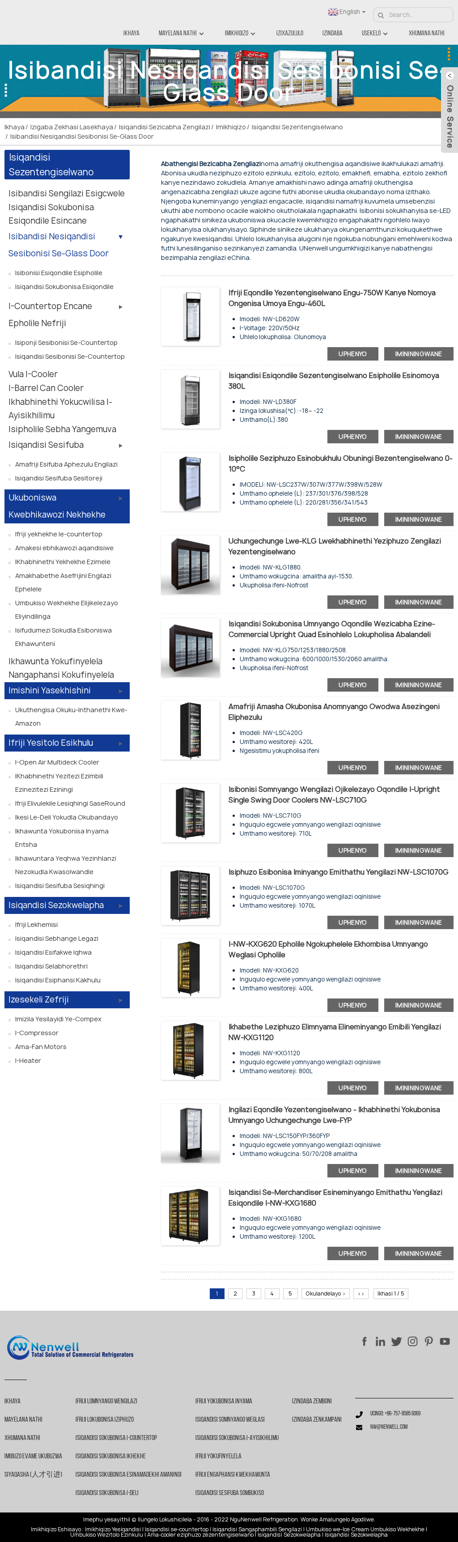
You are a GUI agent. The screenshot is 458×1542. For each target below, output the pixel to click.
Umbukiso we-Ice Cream (337, 1529)
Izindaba (332, 33)
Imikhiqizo (236, 33)
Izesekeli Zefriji (38, 999)
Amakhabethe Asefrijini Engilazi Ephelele (63, 582)
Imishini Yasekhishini (49, 690)
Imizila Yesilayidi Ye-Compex (58, 1019)
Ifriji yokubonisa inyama (223, 1401)
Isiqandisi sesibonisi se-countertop (70, 356)
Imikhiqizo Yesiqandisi (113, 1529)
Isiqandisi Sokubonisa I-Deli (107, 1493)
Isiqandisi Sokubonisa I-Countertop (116, 1438)
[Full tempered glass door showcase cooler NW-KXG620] (190, 967)
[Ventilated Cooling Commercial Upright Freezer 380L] (190, 399)
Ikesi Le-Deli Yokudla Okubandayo (66, 817)
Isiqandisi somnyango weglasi (230, 1419)
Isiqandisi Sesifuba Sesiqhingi (60, 885)
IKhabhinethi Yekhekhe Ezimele (62, 561)
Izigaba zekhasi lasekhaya (71, 127)
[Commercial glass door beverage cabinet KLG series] (190, 564)
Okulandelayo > (325, 1293)
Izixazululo (289, 33)
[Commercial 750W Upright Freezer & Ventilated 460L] (190, 316)
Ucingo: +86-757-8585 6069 (395, 1413)
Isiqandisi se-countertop (176, 1529)
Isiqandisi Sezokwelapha (56, 905)
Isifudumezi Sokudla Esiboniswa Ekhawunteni (63, 637)
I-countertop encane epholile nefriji (50, 315)
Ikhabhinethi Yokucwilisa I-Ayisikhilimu (60, 408)
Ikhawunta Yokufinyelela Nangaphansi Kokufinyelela (61, 668)
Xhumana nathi (427, 33)
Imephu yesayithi (106, 1519)
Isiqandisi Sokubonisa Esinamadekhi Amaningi (129, 1474)
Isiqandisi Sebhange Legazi (56, 938)
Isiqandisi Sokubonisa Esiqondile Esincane (51, 214)
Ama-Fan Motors (41, 1046)
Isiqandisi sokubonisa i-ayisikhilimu (237, 1438)
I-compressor (37, 1032)
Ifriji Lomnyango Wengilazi (106, 1401)
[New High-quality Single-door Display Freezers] (190, 730)
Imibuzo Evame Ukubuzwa (33, 1456)
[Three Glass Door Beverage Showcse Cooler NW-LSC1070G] (190, 895)
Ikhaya (131, 33)
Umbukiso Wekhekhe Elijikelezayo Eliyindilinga (66, 609)
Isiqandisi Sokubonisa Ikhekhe (111, 1456)
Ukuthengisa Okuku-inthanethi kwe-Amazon (71, 716)
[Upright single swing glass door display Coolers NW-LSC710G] (190, 812)
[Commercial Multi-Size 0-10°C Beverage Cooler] (190, 481)
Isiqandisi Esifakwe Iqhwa (53, 952)
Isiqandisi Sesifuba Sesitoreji (58, 478)
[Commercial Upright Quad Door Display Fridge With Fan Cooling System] (190, 647)
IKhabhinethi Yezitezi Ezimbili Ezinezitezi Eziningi (59, 783)
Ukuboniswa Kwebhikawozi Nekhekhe (57, 506)
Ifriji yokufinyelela (218, 1456)
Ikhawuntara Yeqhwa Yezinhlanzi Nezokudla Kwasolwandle (65, 865)
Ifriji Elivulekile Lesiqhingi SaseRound (70, 803)
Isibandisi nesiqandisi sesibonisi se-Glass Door (82, 136)
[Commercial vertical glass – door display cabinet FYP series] (190, 1133)
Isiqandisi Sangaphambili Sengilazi (257, 1529)
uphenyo (353, 354)
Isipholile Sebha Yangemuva (62, 429)
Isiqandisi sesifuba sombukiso (229, 1493)
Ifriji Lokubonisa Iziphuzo (105, 1419)
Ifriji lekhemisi (36, 924)
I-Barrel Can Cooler (46, 388)
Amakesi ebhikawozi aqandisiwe (64, 548)
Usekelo (371, 33)
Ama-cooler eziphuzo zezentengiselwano (200, 1535)
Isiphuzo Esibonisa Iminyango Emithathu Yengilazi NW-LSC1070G (339, 872)
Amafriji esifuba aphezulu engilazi (66, 464)
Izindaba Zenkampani (317, 1419)
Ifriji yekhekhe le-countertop (58, 534)
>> (361, 1293)
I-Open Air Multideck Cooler (57, 762)
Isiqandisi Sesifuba (46, 444)
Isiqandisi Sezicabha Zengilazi (164, 127)
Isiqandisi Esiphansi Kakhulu (58, 980)
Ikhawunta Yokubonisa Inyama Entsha (62, 838)
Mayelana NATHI (178, 33)
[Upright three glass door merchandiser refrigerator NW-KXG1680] (190, 1215)
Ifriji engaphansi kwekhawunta (232, 1474)
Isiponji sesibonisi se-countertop (66, 342)
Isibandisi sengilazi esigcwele (66, 193)
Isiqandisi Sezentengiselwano (297, 127)
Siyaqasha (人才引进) (33, 1474)
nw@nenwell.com (388, 1427)
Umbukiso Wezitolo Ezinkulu (106, 1535)
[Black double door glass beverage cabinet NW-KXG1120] (190, 1050)
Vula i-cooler (33, 374)
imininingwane (418, 354)
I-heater (28, 1060)
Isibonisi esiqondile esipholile (58, 272)
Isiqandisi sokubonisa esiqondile (64, 286)
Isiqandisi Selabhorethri (51, 966)
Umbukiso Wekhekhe (397, 1529)
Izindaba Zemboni (312, 1401)
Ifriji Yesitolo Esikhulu (50, 742)
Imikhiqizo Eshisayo (56, 1529)
